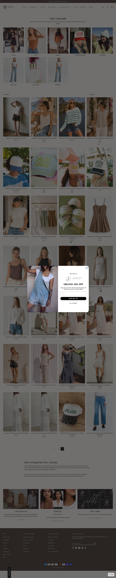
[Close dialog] (87, 268)
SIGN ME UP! (73, 298)
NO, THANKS (73, 303)
